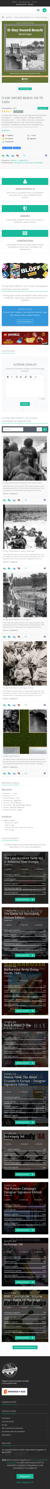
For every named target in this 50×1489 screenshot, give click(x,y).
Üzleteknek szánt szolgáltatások (13, 1431)
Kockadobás (38, 163)
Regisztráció (6, 1418)
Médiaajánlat (6, 1435)
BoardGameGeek (24, 2)
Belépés (30, 4)
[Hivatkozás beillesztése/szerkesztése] (26, 377)
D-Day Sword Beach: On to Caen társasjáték (31, 17)
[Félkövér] (8, 377)
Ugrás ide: (42, 108)
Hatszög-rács (19, 163)
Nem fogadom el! (25, 1482)
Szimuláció (28, 163)
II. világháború (22, 160)
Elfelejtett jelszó (8, 1421)
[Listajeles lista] (17, 377)
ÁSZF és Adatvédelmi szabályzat (12, 1428)
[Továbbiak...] (36, 377)
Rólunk (4, 1425)
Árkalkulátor (21, 4)
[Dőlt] (12, 377)
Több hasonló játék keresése (25, 1347)
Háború (13, 160)
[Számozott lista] (21, 377)
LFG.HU (34, 2)
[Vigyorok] (31, 377)
